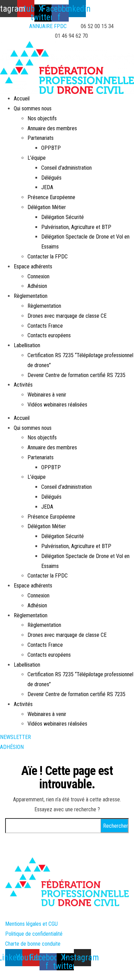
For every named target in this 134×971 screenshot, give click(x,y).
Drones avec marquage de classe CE (67, 316)
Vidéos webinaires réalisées (57, 404)
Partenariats (40, 138)
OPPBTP (51, 148)
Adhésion (37, 286)
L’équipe (36, 158)
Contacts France (45, 326)
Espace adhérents (33, 266)
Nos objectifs (42, 118)
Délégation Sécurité (62, 217)
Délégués (51, 177)
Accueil (22, 98)
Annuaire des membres (52, 128)
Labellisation (27, 345)
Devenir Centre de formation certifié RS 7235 (76, 375)
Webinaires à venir (46, 394)
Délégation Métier (46, 207)
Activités (23, 384)
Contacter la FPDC (47, 256)
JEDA (47, 187)
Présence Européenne (51, 197)
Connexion (38, 276)
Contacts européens (49, 335)
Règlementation (30, 296)
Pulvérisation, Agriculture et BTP (76, 227)
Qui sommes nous (33, 108)
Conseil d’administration (66, 168)
